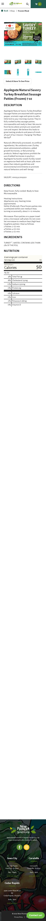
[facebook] (19, 847)
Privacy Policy (18, 917)
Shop (12, 11)
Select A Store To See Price (17, 81)
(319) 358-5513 (34, 876)
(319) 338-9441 (12, 876)
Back (6, 11)
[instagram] (26, 847)
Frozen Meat (23, 11)
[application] (35, 916)
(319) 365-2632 (12, 903)
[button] (8, 62)
